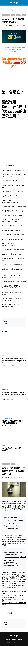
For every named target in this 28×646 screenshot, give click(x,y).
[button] (2, 3)
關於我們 (8, 639)
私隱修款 (14, 639)
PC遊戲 (13, 15)
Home (3, 10)
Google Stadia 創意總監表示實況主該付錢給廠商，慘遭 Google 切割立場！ (14, 361)
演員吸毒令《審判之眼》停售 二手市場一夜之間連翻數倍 (13, 422)
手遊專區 (18, 15)
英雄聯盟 (6, 389)
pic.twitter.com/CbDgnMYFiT (15, 557)
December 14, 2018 (11, 528)
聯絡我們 (20, 639)
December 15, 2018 (11, 565)
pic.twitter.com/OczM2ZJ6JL (15, 520)
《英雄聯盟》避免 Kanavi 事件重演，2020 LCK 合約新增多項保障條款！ (14, 394)
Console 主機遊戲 (5, 15)
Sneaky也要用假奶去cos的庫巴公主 (14, 111)
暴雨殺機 (9, 613)
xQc (4, 613)
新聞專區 (8, 10)
